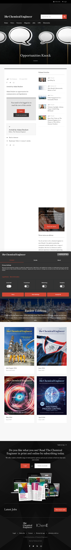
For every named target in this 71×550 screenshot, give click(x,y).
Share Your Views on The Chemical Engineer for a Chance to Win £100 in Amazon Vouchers (55, 121)
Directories (46, 23)
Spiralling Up (51, 80)
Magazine (27, 23)
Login (65, 2)
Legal (14, 533)
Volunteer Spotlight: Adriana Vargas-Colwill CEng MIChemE (55, 109)
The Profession (13, 79)
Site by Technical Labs (35, 541)
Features (19, 23)
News (12, 23)
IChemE (52, 78)
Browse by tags (40, 533)
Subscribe (57, 2)
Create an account (21, 115)
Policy (51, 95)
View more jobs (60, 510)
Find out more (51, 226)
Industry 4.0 (53, 86)
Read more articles (20, 141)
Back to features (13, 137)
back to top (61, 445)
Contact (30, 533)
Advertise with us (53, 533)
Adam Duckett (22, 130)
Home (6, 23)
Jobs (34, 23)
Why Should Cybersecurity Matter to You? (55, 89)
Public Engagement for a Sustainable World (54, 99)
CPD (39, 23)
